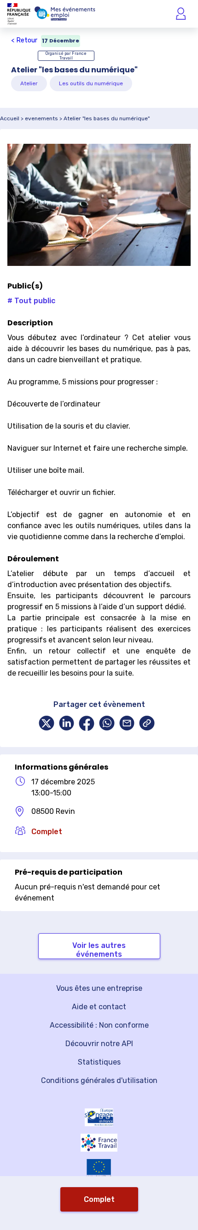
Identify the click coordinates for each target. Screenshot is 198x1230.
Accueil (9, 118)
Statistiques (99, 1062)
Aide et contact (99, 1006)
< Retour (24, 40)
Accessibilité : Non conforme (99, 1025)
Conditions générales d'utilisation (99, 1080)
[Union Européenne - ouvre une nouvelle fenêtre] (99, 1168)
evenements (41, 118)
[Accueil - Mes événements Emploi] (65, 13)
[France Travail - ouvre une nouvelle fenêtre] (99, 1142)
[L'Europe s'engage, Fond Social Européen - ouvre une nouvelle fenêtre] (99, 1117)
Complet (99, 1199)
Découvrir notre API (99, 1043)
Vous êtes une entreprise (99, 988)
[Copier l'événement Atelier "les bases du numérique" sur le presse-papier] (147, 724)
